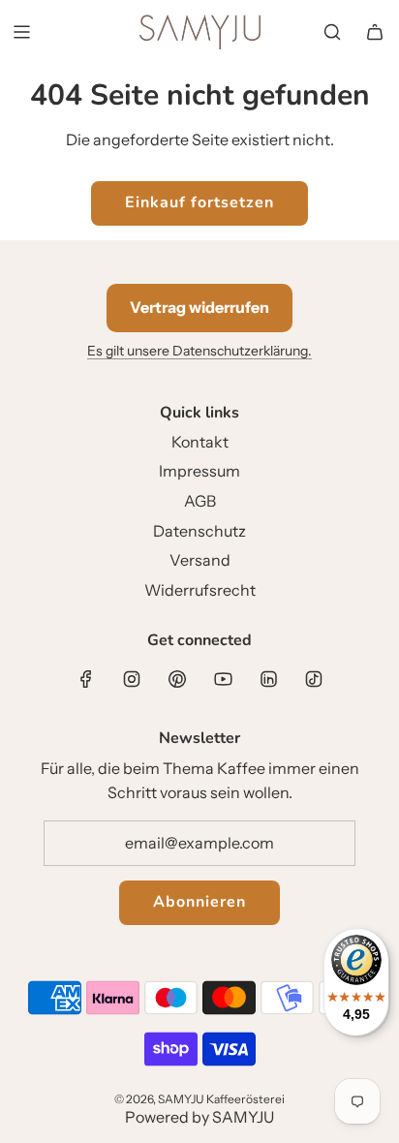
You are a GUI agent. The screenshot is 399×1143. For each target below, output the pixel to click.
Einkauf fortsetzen (199, 202)
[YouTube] (222, 679)
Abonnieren (199, 901)
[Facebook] (86, 679)
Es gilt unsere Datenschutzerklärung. (199, 350)
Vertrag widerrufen (199, 307)
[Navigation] (21, 32)
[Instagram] (131, 679)
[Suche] (332, 32)
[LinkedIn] (268, 679)
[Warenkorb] (374, 32)
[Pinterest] (177, 679)
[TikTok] (313, 679)
